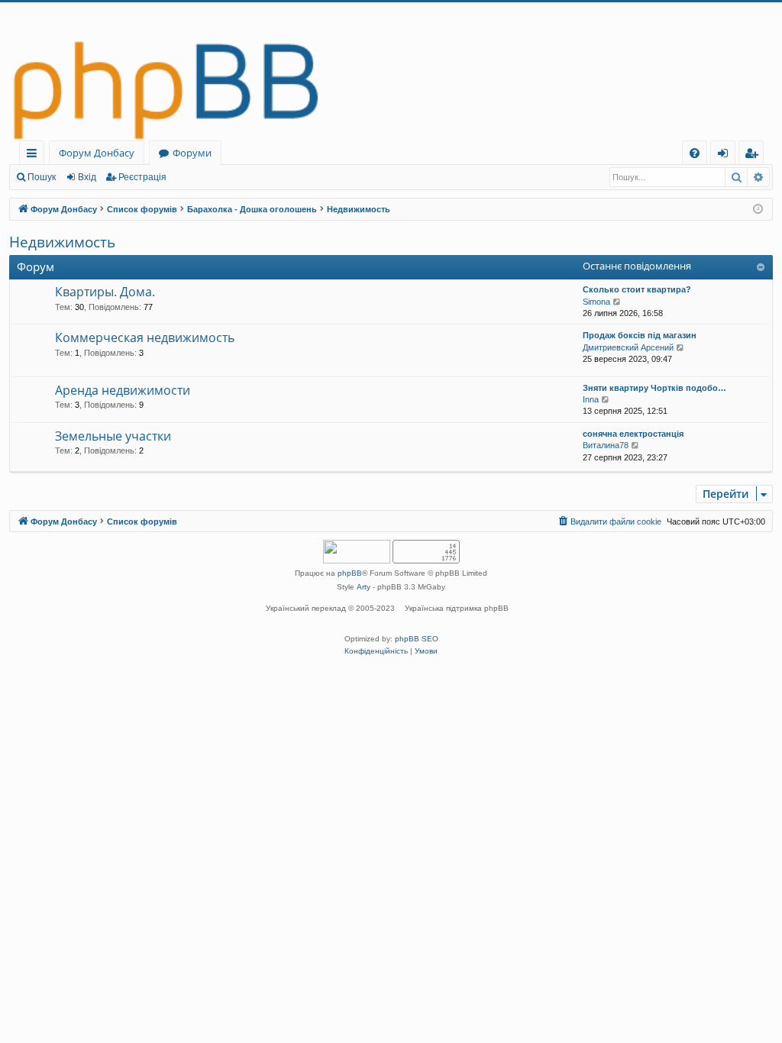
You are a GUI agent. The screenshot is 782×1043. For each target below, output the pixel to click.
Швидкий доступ (35, 155)
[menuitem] (694, 153)
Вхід (87, 177)
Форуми (192, 153)
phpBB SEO (416, 639)
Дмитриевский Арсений (628, 347)
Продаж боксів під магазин (639, 335)
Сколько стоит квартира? (637, 289)
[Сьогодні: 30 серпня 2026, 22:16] (758, 209)
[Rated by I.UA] (356, 553)
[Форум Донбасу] (391, 71)
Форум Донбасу (96, 153)
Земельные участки (113, 436)
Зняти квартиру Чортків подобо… (654, 387)
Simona (596, 301)
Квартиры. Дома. (105, 291)
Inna (591, 399)
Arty (363, 587)
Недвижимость (62, 242)
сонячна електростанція (633, 433)
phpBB (350, 573)
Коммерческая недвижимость (144, 337)
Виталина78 (606, 445)
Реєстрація (142, 177)
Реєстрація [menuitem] (754, 155)
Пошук (41, 177)
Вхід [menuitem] (728, 155)
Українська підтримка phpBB (457, 608)
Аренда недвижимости (122, 390)
